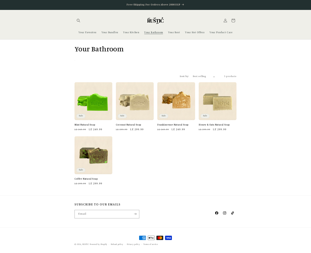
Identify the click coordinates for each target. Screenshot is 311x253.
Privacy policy (133, 244)
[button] (78, 21)
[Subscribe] (135, 214)
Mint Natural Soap (85, 124)
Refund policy (117, 244)
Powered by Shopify (98, 244)
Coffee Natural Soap (86, 178)
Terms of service (150, 244)
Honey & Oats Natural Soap (214, 124)
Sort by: (184, 76)
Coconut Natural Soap (128, 124)
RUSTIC (86, 244)
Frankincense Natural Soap (173, 124)
